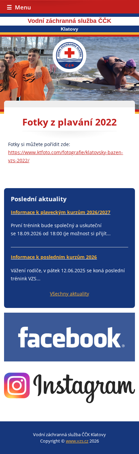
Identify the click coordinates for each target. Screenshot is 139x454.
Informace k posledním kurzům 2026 (54, 257)
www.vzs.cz (77, 441)
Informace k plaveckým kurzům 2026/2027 (60, 212)
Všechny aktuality (69, 293)
